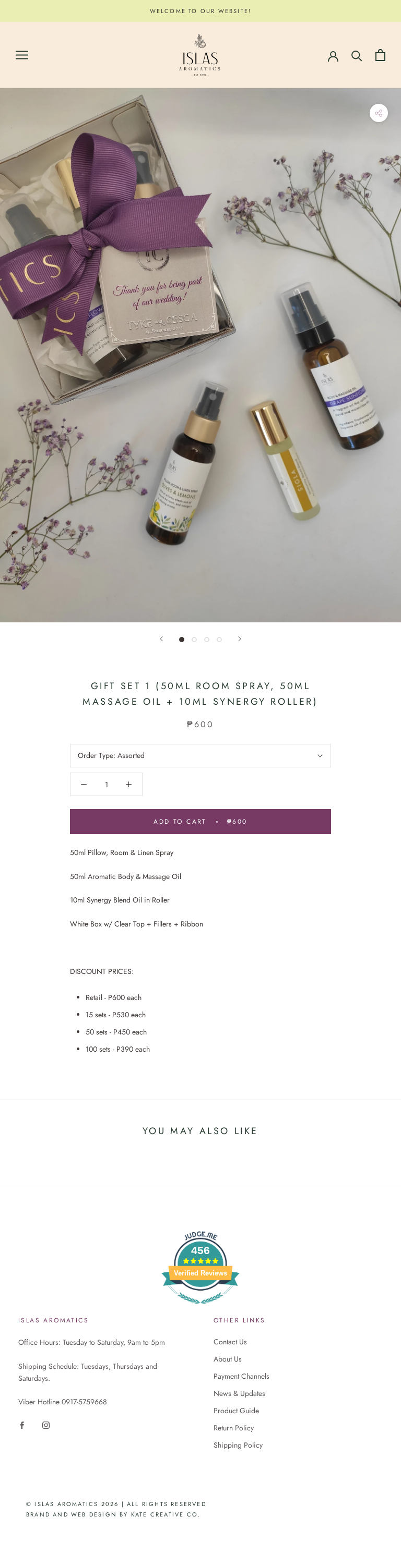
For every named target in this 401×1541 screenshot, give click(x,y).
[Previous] (161, 638)
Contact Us (230, 1342)
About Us (228, 1359)
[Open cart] (380, 55)
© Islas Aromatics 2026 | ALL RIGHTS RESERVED (116, 1504)
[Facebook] (22, 1424)
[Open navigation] (22, 55)
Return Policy (234, 1428)
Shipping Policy (238, 1445)
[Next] (239, 638)
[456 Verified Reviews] (200, 1309)
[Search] (356, 55)
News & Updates (239, 1393)
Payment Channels (241, 1376)
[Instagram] (46, 1424)
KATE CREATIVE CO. (165, 1514)
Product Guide (236, 1410)
